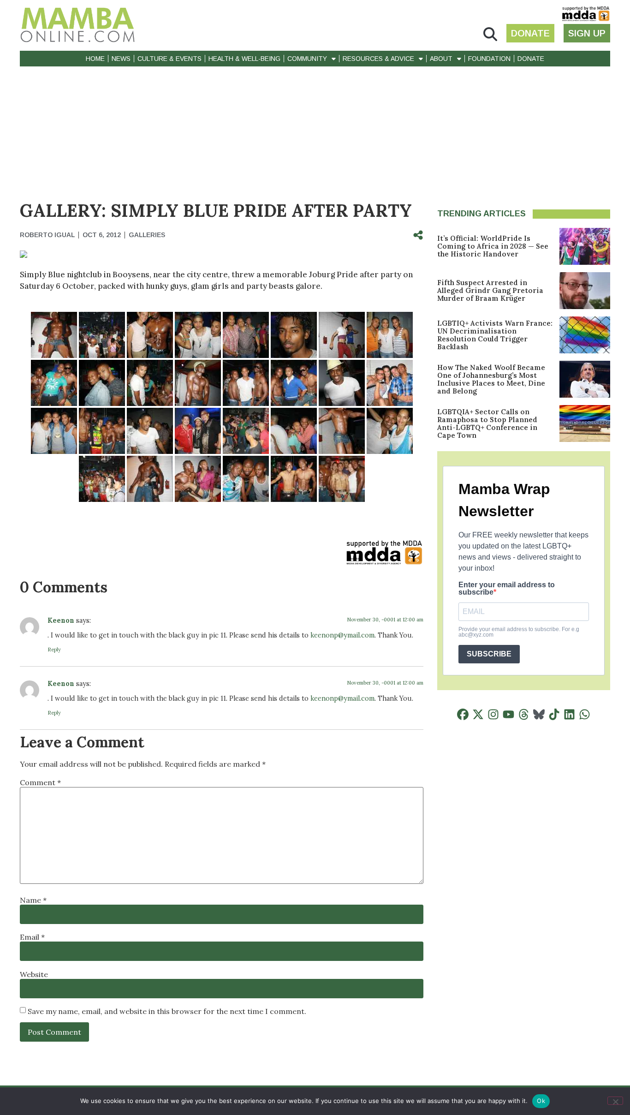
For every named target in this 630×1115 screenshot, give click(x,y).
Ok (541, 1100)
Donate (530, 58)
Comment (40, 782)
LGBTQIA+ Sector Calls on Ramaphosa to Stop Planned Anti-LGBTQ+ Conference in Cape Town (487, 423)
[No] (615, 1101)
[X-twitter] (478, 714)
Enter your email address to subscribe (506, 588)
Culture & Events (169, 58)
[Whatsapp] (584, 714)
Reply (54, 649)
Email (32, 937)
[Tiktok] (554, 714)
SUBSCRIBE (489, 654)
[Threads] (523, 714)
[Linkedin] (569, 714)
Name (33, 900)
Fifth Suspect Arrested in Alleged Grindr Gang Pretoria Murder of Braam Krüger (490, 290)
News (121, 58)
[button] (490, 34)
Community (307, 58)
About (441, 58)
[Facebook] (463, 714)
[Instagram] (493, 714)
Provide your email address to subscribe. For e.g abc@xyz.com (518, 632)
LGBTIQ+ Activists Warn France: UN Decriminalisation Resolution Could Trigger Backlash (495, 335)
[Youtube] (508, 714)
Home (95, 58)
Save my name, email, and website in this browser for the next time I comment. (167, 1011)
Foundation (489, 58)
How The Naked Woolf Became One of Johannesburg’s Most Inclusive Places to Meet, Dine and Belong (491, 379)
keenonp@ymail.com (342, 635)
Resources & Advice (378, 58)
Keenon (61, 620)
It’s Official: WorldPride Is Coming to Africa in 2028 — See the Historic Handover (492, 246)
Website (34, 974)
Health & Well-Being (244, 58)
